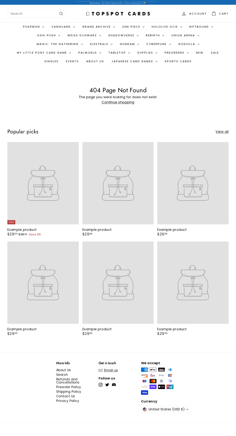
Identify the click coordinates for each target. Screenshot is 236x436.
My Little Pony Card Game (42, 53)
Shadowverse (122, 35)
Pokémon (32, 27)
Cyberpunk (157, 44)
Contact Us (65, 396)
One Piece (132, 27)
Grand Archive (97, 27)
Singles (51, 61)
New (200, 53)
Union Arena (183, 35)
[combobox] (36, 13)
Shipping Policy (68, 391)
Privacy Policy (67, 401)
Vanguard (61, 27)
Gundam (128, 44)
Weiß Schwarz (82, 35)
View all (222, 131)
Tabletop (117, 53)
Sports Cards (178, 61)
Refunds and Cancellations (67, 381)
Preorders (175, 53)
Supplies (146, 53)
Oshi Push (47, 35)
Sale (215, 53)
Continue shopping (118, 102)
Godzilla (187, 44)
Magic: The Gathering (58, 44)
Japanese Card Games (133, 61)
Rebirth (153, 35)
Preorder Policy (68, 387)
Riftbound (199, 27)
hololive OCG (165, 27)
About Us (95, 61)
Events (72, 61)
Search (62, 374)
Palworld (88, 53)
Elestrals (100, 44)
